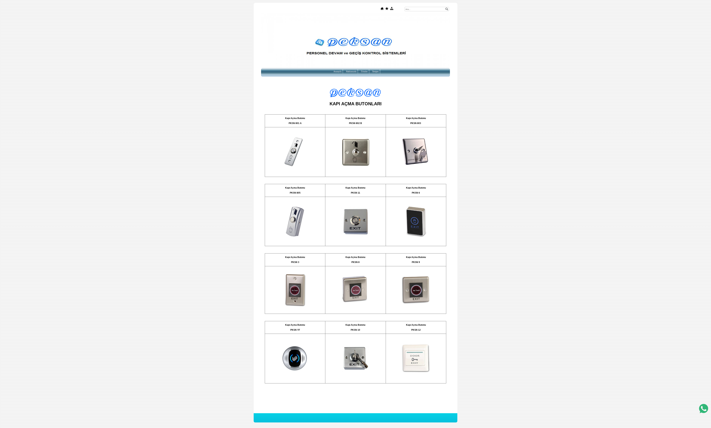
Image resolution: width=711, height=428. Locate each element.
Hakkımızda (351, 71)
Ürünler (364, 71)
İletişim (375, 71)
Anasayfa (337, 71)
